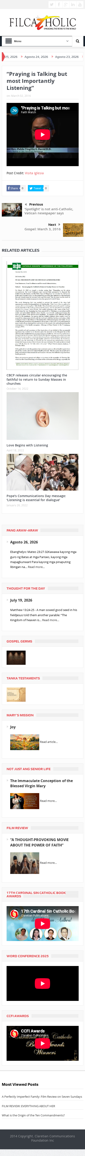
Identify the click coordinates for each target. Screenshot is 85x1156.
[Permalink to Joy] (24, 742)
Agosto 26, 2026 (24, 542)
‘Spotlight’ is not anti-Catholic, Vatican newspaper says (48, 211)
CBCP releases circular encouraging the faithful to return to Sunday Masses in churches (37, 379)
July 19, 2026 (21, 600)
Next (52, 225)
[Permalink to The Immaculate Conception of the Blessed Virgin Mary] (24, 801)
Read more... (36, 567)
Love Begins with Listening (27, 445)
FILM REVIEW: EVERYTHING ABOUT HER (28, 1106)
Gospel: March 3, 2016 (42, 229)
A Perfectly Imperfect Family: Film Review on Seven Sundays (42, 1097)
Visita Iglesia (34, 173)
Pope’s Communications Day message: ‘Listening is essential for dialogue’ (36, 498)
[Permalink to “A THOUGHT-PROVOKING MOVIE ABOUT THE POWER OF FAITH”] (24, 863)
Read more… (50, 620)
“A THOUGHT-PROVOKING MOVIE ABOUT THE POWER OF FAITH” (39, 842)
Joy (13, 726)
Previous (36, 204)
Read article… (49, 742)
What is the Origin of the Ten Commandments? (33, 1115)
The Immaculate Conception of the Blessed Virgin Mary (41, 783)
